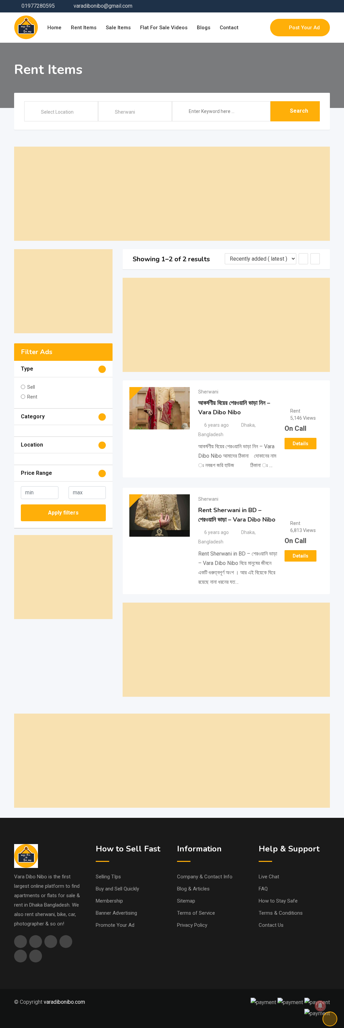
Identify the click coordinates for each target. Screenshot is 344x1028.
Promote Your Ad (115, 925)
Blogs (203, 28)
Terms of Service (196, 913)
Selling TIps (108, 877)
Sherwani (208, 391)
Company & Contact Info (204, 877)
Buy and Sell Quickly (117, 889)
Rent (32, 397)
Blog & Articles (193, 889)
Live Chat (269, 877)
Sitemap (186, 901)
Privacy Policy (192, 925)
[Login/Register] (261, 27)
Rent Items (83, 28)
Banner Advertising (116, 913)
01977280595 (38, 6)
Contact (229, 28)
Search (299, 111)
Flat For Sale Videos (163, 28)
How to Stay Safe (278, 901)
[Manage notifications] (320, 1005)
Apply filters (63, 512)
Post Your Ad (304, 28)
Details (300, 443)
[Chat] (250, 27)
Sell (31, 387)
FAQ (263, 889)
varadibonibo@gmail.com (103, 6)
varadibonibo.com (64, 1002)
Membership (109, 901)
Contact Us (271, 925)
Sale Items (118, 28)
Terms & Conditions (281, 913)
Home (54, 28)
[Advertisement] (172, 194)
